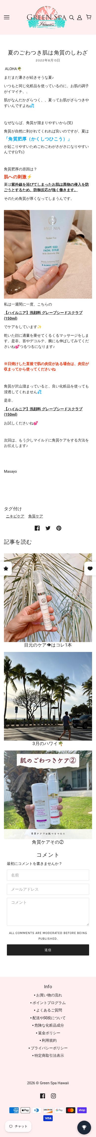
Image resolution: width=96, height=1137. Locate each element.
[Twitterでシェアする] (48, 528)
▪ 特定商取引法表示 (48, 1055)
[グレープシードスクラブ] (48, 254)
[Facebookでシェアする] (37, 528)
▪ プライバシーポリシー (48, 1048)
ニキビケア (15, 516)
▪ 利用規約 (48, 1040)
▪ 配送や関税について (48, 1018)
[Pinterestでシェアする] (58, 528)
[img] (72, 17)
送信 (48, 950)
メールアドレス (23, 888)
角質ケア (35, 516)
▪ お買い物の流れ (48, 995)
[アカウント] (79, 17)
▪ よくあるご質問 (48, 1010)
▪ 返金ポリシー (48, 1033)
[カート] (89, 17)
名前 (14, 874)
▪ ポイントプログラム (48, 1003)
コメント (18, 902)
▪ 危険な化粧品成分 (48, 1025)
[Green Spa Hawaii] (46, 17)
